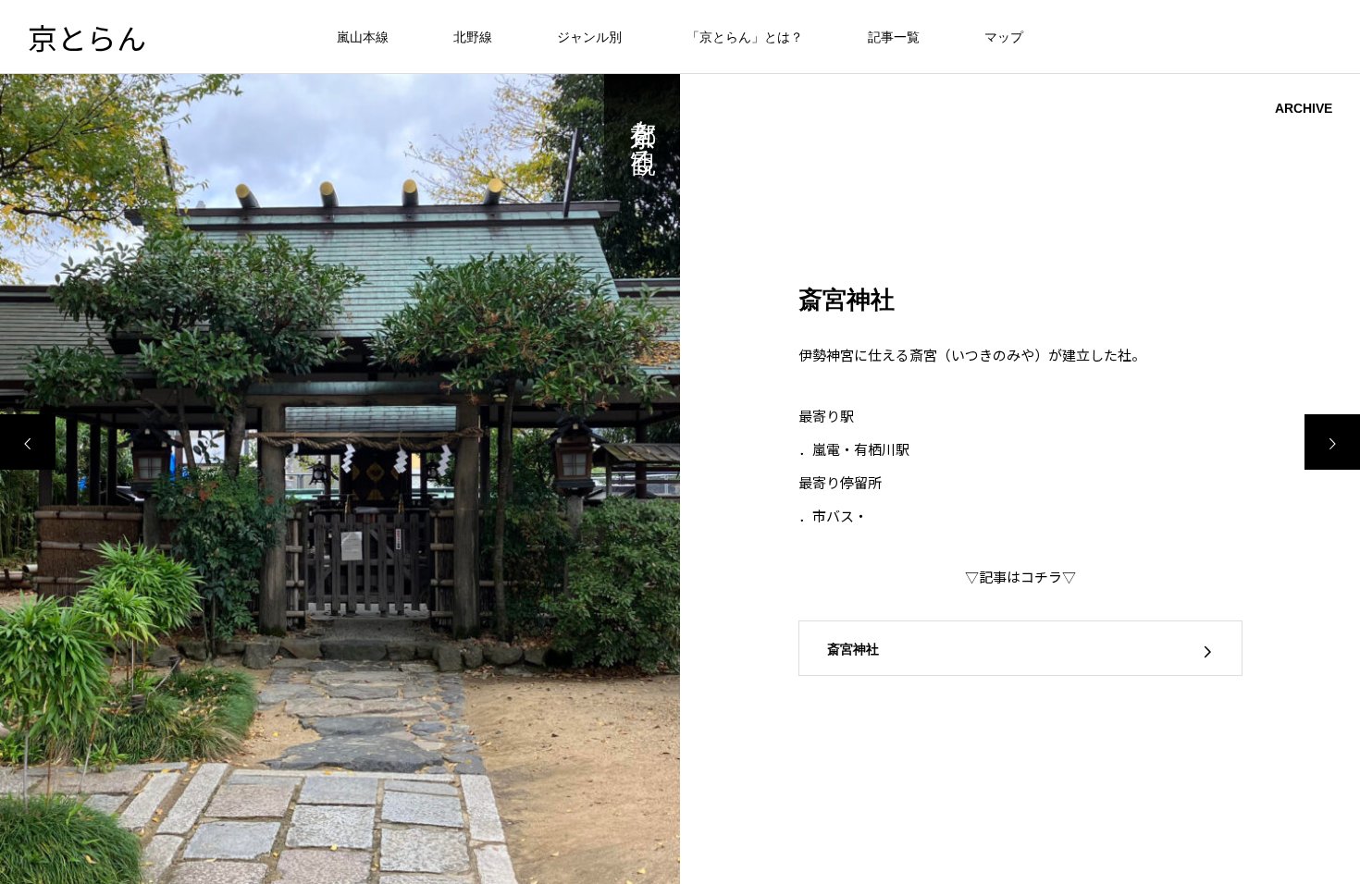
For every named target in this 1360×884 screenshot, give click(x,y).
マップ (1003, 37)
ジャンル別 (589, 37)
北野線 (472, 37)
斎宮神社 (853, 649)
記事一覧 (894, 37)
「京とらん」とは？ (744, 37)
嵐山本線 (363, 37)
